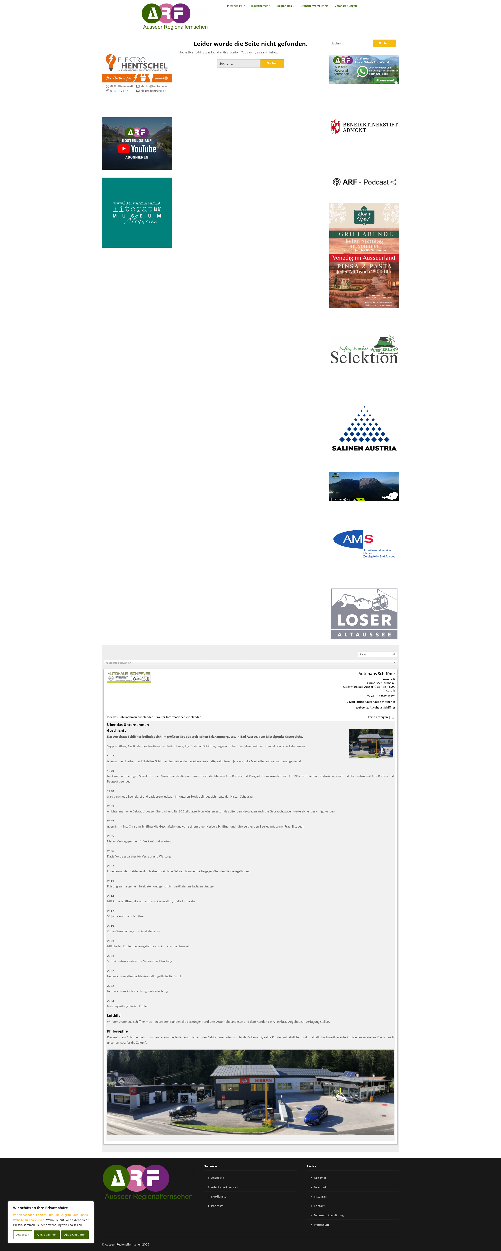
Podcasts (217, 1206)
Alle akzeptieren (75, 1235)
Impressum (321, 1225)
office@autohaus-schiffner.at (375, 702)
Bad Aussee (366, 687)
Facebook (320, 1187)
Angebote (217, 1178)
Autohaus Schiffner (382, 707)
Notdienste (218, 1196)
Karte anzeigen (378, 717)
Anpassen (22, 1235)
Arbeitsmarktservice (224, 1187)
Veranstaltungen (346, 6)
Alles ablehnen (47, 1235)
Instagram (320, 1196)
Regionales (284, 6)
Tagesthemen (260, 6)
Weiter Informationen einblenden (179, 717)
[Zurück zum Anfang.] (393, 717)
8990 (392, 687)
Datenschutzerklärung (329, 1215)
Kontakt (319, 1206)
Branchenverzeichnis (314, 6)
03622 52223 (387, 696)
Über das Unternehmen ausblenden (129, 717)
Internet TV (234, 6)
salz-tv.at (320, 1178)
